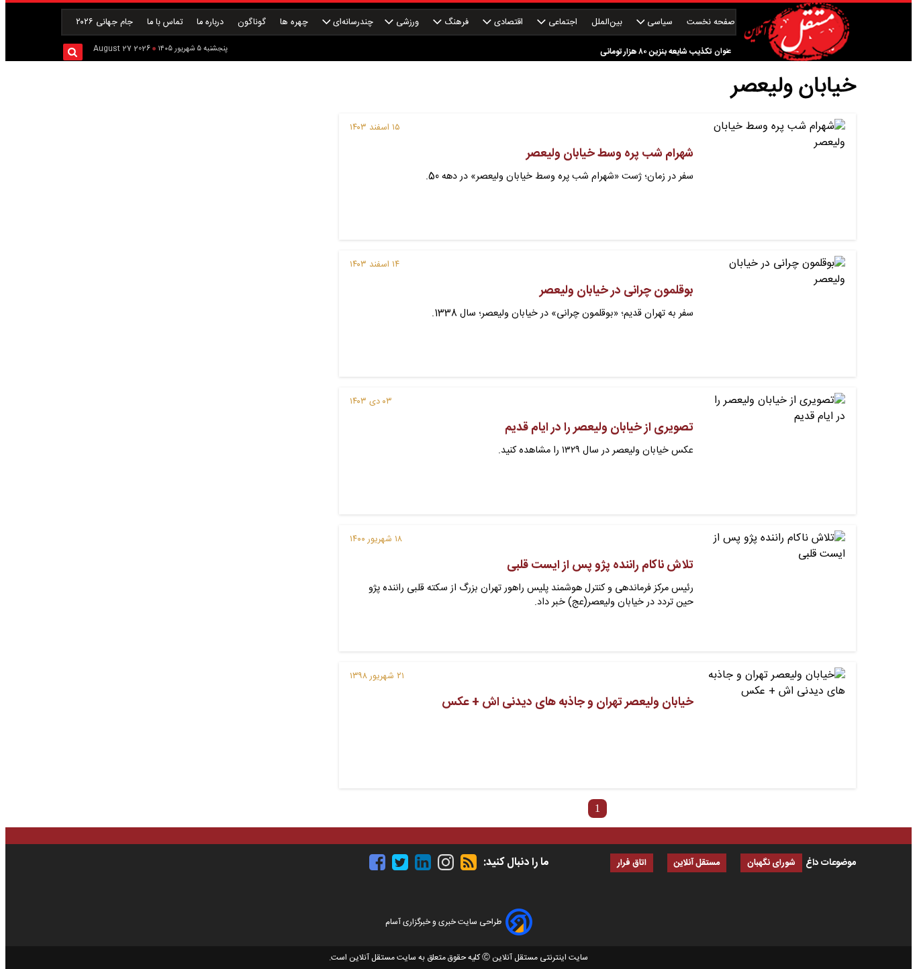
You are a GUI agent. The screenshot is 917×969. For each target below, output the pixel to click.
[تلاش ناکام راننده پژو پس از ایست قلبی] (775, 588)
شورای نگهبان (771, 863)
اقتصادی (508, 22)
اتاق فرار (631, 863)
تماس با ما (166, 22)
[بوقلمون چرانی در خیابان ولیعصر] (775, 313)
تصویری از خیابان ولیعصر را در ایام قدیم (599, 428)
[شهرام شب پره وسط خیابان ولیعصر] (775, 176)
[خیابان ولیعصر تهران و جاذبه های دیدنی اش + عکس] (775, 725)
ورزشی (407, 22)
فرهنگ (456, 22)
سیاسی (659, 22)
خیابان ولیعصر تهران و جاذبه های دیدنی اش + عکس (567, 702)
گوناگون (253, 22)
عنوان (722, 51)
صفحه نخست (711, 22)
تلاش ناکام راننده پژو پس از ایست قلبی (600, 565)
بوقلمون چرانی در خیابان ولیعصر (616, 291)
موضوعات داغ (831, 863)
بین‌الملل (608, 22)
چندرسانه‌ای (351, 22)
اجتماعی (563, 22)
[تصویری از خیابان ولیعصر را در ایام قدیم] (775, 450)
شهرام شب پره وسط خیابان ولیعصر (609, 154)
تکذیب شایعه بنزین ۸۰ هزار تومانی (656, 51)
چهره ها (295, 22)
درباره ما (211, 22)
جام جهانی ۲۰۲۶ (106, 22)
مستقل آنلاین (697, 863)
